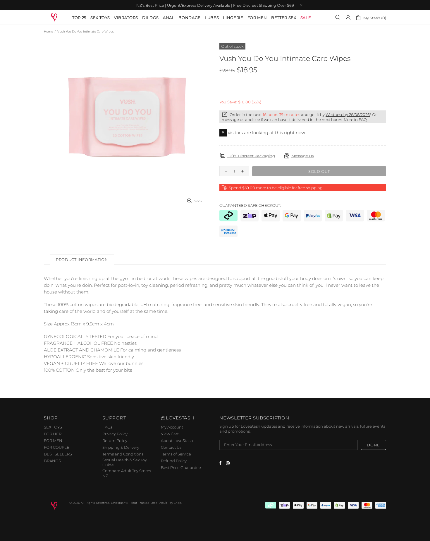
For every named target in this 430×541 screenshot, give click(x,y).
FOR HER (52, 433)
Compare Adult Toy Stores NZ (126, 473)
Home (48, 31)
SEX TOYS (53, 427)
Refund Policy (174, 460)
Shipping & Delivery (120, 447)
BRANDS (52, 460)
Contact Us (171, 447)
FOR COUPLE (56, 447)
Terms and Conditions (122, 454)
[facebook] (221, 463)
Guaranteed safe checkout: (250, 205)
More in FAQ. (356, 119)
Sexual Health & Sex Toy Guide (124, 462)
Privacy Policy (115, 433)
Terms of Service (176, 454)
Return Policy (114, 440)
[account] (348, 18)
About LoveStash (177, 440)
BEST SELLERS (58, 454)
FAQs (107, 427)
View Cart (170, 433)
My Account (172, 427)
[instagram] (228, 463)
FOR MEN (53, 440)
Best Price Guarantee (181, 467)
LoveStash (54, 17)
